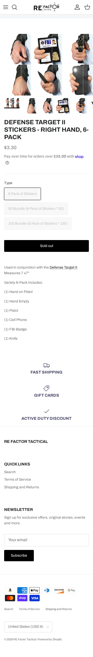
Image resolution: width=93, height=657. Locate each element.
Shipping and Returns (21, 487)
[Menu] (5, 7)
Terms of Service (17, 479)
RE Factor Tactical (24, 639)
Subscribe (19, 555)
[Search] (17, 7)
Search (10, 472)
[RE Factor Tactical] (46, 7)
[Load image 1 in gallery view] (46, 65)
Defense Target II (63, 267)
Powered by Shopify (49, 639)
